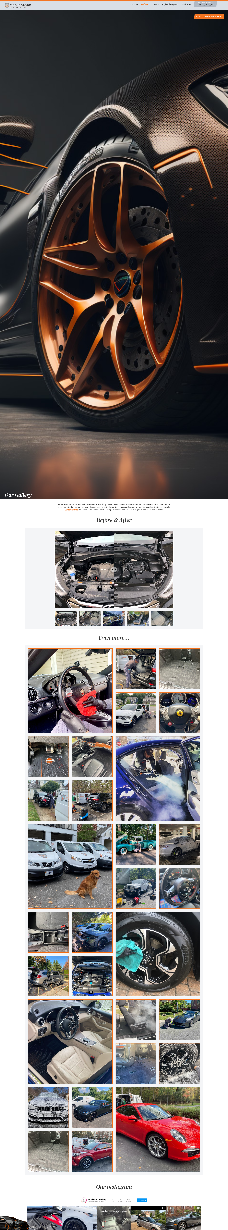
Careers (155, 4)
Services (134, 4)
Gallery (144, 4)
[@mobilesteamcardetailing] (83, 1200)
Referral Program (170, 4)
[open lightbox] (70, 690)
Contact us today (72, 509)
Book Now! (186, 4)
